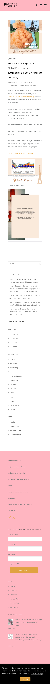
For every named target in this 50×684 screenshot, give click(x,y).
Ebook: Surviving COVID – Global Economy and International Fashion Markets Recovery (25, 70)
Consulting (14, 368)
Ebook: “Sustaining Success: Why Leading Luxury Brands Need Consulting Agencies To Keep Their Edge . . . (25, 638)
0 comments (12, 85)
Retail (12, 401)
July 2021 (13, 343)
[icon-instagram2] (10, 517)
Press (12, 397)
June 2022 (14, 338)
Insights (28, 85)
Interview (13, 388)
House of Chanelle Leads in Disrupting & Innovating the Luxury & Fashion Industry (28, 622)
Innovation (14, 380)
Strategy (35, 85)
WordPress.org (15, 434)
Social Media (14, 405)
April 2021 (14, 347)
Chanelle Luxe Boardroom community (21, 97)
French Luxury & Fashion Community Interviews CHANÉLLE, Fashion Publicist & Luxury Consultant (24, 311)
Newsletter (14, 595)
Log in (12, 422)
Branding (13, 359)
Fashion (13, 372)
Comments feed (16, 430)
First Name (12, 544)
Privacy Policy (15, 599)
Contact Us (14, 607)
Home (12, 586)
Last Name (11, 554)
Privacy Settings (37, 674)
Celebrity (13, 363)
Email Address (13, 534)
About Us (13, 590)
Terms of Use (14, 603)
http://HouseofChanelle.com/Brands (20, 153)
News (12, 393)
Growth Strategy (16, 376)
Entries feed (14, 426)
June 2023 (14, 334)
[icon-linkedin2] (14, 517)
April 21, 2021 (12, 58)
